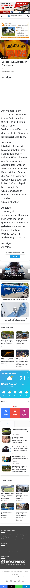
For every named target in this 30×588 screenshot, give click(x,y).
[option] (15, 271)
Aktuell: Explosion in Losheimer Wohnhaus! (7, 513)
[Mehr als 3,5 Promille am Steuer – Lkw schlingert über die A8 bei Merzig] (7, 353)
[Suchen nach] (28, 16)
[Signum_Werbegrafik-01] (15, 29)
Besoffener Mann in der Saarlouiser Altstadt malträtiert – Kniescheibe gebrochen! (21, 515)
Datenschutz (21, 577)
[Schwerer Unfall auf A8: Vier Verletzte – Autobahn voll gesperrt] (22, 335)
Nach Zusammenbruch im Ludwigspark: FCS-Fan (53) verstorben (20, 431)
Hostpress (16, 574)
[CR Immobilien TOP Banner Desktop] (15, 7)
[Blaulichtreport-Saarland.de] (15, 16)
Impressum (14, 577)
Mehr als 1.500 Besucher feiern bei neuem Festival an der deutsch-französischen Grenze (22, 361)
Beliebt (7, 424)
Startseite (8, 577)
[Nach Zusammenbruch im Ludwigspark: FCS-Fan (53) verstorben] (6, 431)
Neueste (22, 424)
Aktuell (7, 269)
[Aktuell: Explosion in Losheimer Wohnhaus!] (7, 506)
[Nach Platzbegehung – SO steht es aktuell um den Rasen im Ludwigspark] (7, 488)
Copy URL (15, 256)
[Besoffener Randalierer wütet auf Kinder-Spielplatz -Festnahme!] (22, 488)
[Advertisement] (15, 94)
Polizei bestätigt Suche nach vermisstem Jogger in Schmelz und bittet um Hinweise (14, 277)
